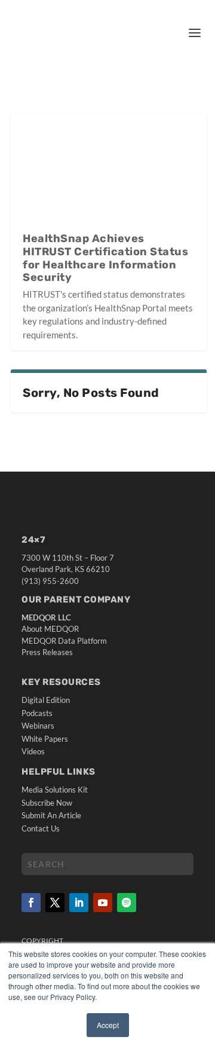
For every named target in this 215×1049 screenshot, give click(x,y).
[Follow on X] (54, 902)
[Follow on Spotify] (126, 902)
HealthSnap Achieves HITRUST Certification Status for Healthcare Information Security (105, 258)
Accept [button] (108, 1025)
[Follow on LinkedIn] (78, 902)
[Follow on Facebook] (31, 902)
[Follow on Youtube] (102, 902)
